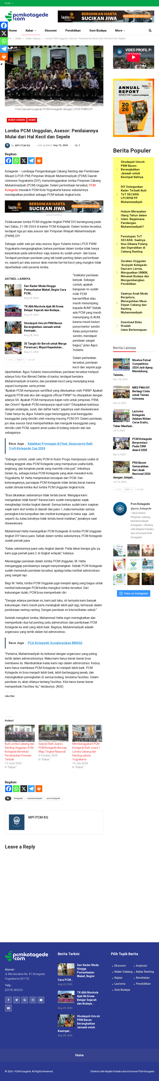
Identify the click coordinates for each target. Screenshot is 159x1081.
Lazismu (119, 983)
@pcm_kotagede (141, 508)
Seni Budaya (97, 30)
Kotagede (18, 798)
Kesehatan (142, 977)
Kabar (29, 30)
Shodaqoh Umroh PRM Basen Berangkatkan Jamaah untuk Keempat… (43, 327)
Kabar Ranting (145, 971)
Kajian (118, 977)
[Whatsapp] (16, 160)
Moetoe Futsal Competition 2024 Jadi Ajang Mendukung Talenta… (133, 367)
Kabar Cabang (16, 120)
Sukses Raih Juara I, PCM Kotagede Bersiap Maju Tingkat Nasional (53, 747)
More (118, 30)
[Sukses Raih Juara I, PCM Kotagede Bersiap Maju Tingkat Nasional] (53, 733)
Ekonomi (51, 30)
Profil (7, 3)
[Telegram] (31, 160)
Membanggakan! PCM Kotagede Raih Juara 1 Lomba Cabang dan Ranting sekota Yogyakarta (86, 751)
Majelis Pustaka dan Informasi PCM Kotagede (129, 1071)
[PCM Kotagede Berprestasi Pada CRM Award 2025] (121, 443)
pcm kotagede (53, 798)
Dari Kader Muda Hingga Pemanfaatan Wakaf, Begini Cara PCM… (45, 289)
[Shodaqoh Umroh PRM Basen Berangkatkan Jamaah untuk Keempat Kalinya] (13, 327)
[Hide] (1, 64)
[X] (23, 160)
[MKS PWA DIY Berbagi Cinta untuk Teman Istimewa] (121, 392)
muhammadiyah (34, 798)
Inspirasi (141, 965)
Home (13, 30)
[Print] (38, 160)
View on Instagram (136, 593)
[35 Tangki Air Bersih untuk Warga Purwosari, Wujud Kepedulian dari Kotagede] (13, 348)
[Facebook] (8, 160)
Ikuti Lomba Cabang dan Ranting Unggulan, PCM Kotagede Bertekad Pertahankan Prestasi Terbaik (19, 751)
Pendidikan (73, 30)
